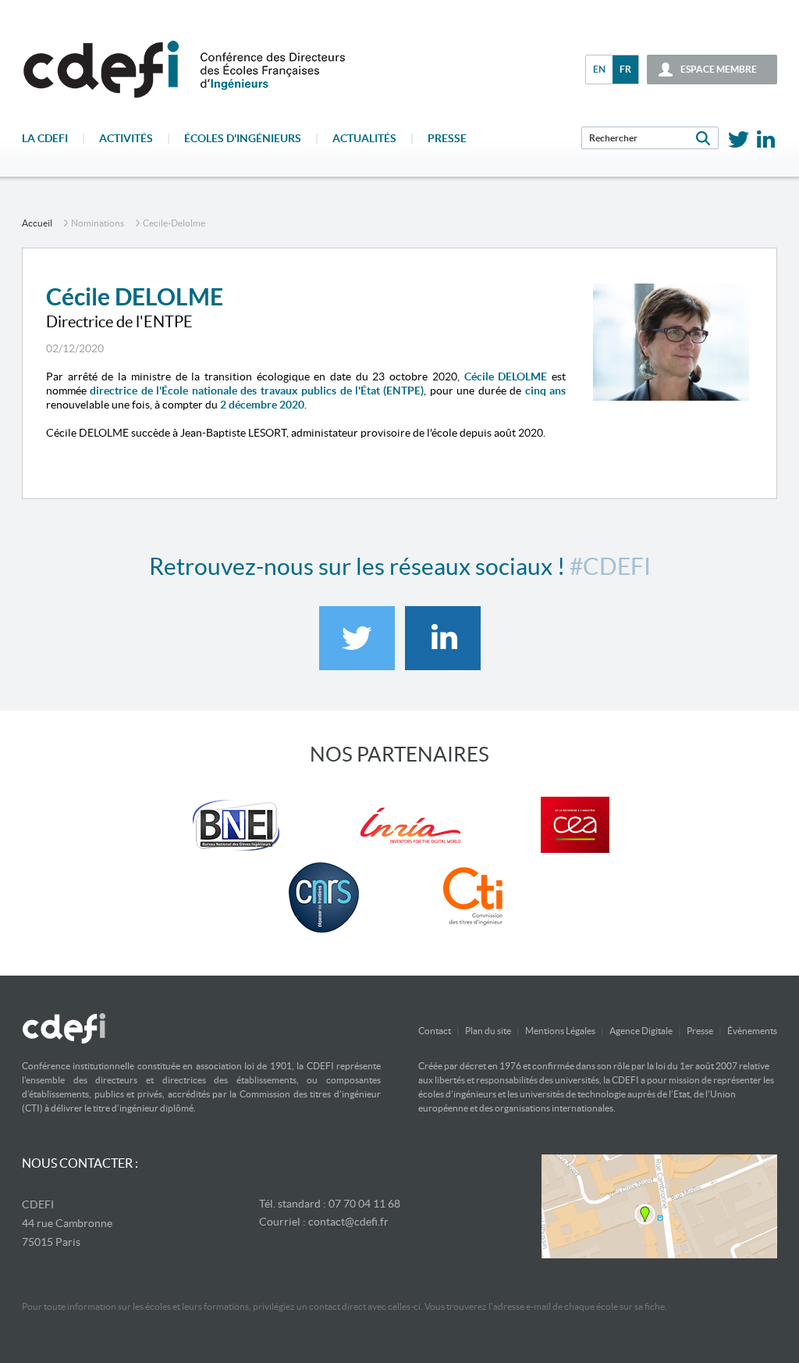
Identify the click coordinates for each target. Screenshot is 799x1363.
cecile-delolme (174, 223)
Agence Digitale (641, 1031)
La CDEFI (45, 138)
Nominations (97, 223)
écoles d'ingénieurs (242, 138)
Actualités (364, 138)
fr (625, 69)
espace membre (718, 69)
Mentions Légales (560, 1031)
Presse (447, 138)
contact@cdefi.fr (348, 1221)
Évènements (752, 1031)
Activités (126, 138)
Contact (434, 1031)
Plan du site (488, 1031)
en (599, 69)
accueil (37, 223)
